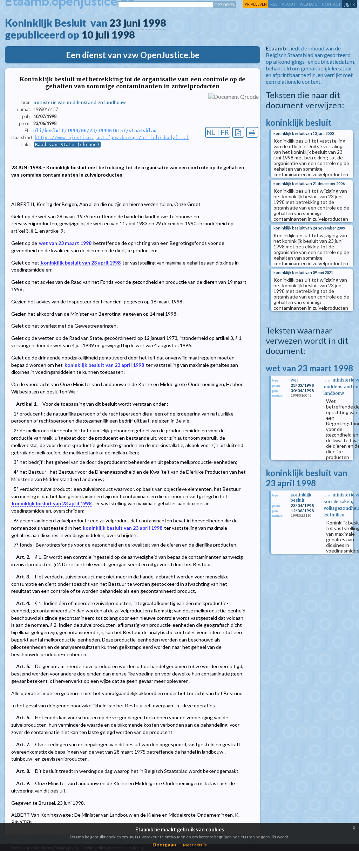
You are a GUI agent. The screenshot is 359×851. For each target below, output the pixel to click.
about (289, 4)
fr (352, 4)
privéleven (256, 4)
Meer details (195, 844)
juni (131, 23)
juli (102, 35)
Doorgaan (164, 844)
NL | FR (217, 132)
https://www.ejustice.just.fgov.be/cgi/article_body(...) (112, 137)
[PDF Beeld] (238, 132)
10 (87, 35)
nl (346, 4)
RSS (274, 4)
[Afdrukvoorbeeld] (252, 132)
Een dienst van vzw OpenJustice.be (132, 55)
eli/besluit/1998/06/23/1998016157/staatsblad (95, 130)
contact (331, 4)
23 (115, 23)
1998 (154, 23)
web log (309, 4)
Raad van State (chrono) (67, 144)
